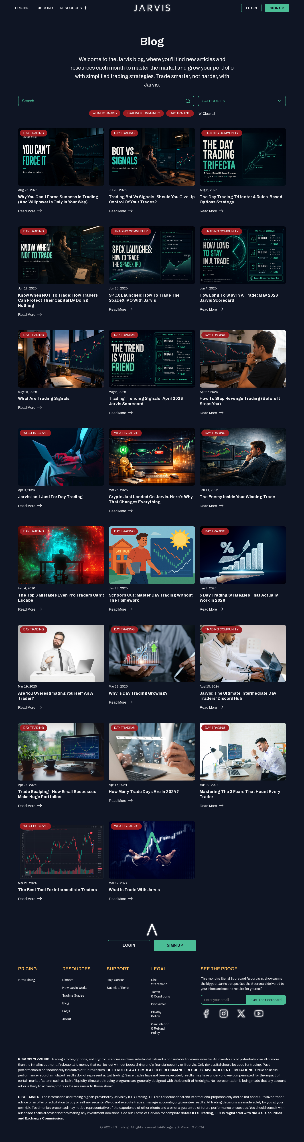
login (251, 8)
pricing (22, 8)
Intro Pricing (26, 980)
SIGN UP (277, 8)
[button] (73, 7)
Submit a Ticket (118, 987)
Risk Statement (159, 982)
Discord (45, 8)
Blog (65, 1003)
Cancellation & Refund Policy (160, 1029)
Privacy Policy (156, 1014)
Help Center (115, 980)
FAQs (66, 1011)
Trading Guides (73, 995)
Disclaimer (158, 1004)
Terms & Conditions (160, 994)
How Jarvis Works (74, 987)
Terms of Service (147, 1113)
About (66, 1019)
